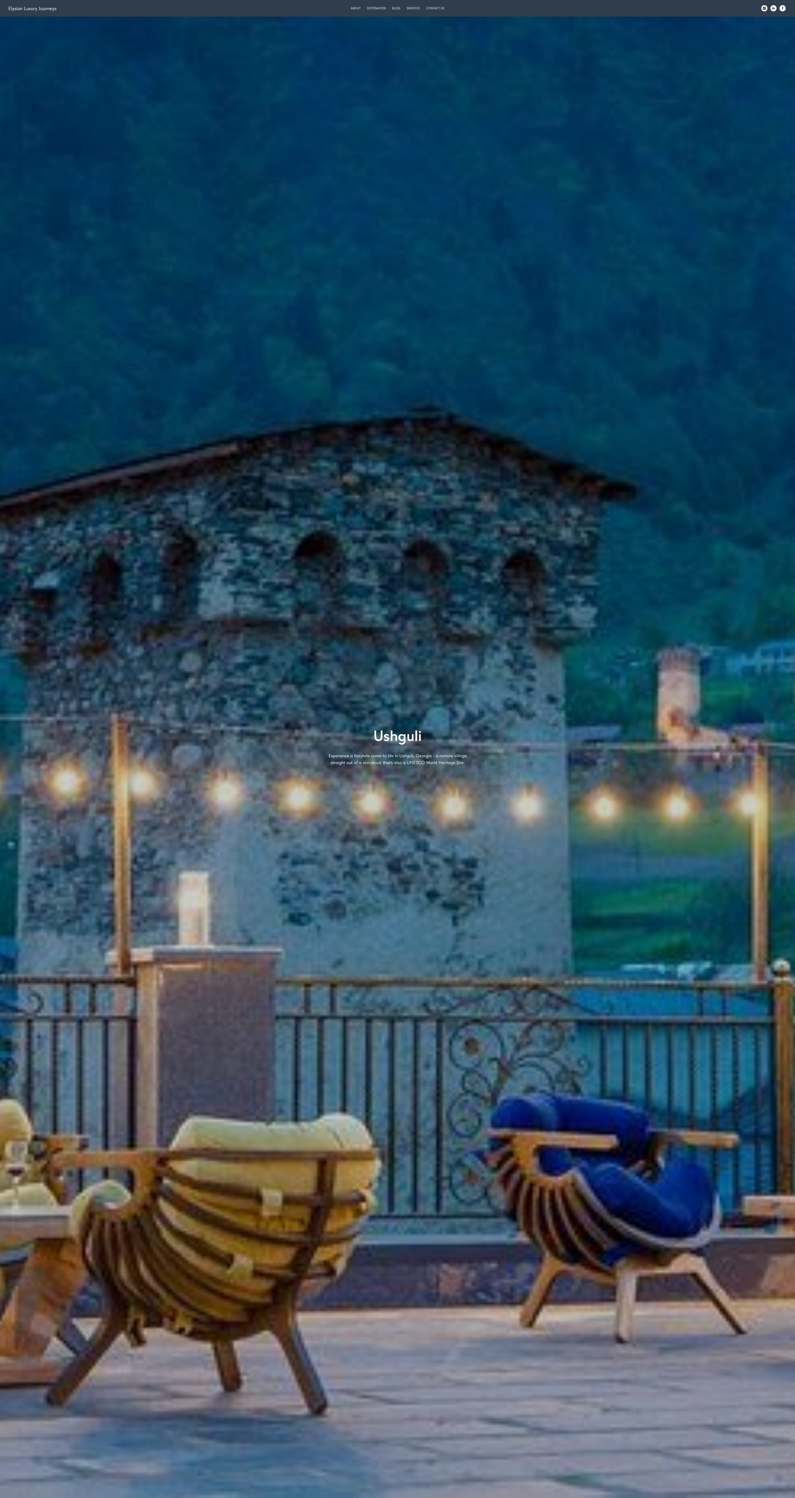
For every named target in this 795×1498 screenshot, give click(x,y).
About (356, 8)
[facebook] (782, 8)
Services (413, 8)
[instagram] (764, 8)
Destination (376, 8)
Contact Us (435, 8)
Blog (396, 8)
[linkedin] (773, 8)
